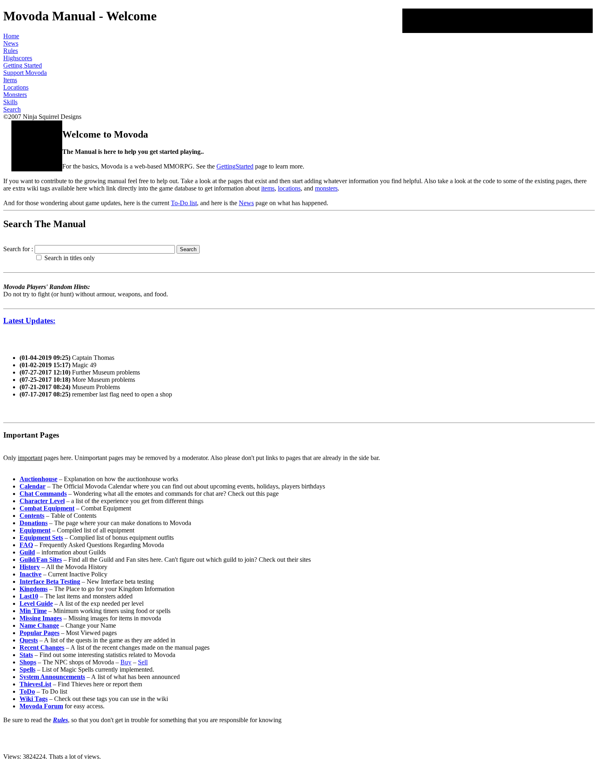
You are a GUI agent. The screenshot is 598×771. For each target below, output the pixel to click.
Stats (26, 654)
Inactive (30, 574)
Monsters (15, 94)
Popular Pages (39, 632)
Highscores (17, 58)
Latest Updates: (29, 320)
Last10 (29, 596)
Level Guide (36, 603)
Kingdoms (34, 588)
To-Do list (184, 202)
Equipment (35, 530)
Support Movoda (25, 72)
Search (12, 109)
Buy (125, 662)
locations (289, 188)
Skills (10, 102)
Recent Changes (42, 647)
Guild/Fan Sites (41, 559)
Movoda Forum (41, 706)
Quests (29, 640)
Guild (27, 552)
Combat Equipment (47, 508)
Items (10, 80)
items (268, 188)
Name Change (39, 625)
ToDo (27, 691)
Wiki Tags (34, 698)
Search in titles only (69, 257)
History (30, 566)
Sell (143, 662)
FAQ (26, 544)
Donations (34, 522)
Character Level (42, 500)
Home (11, 36)
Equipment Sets (41, 537)
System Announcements (52, 676)
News (10, 43)
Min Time (33, 610)
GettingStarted (234, 166)
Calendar (33, 486)
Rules (10, 50)
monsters (326, 188)
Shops (28, 662)
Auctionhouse (38, 478)
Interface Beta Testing (50, 581)
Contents (32, 515)
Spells (27, 669)
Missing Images (41, 618)
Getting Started (22, 65)
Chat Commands (43, 493)
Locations (15, 87)
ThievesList (35, 684)
